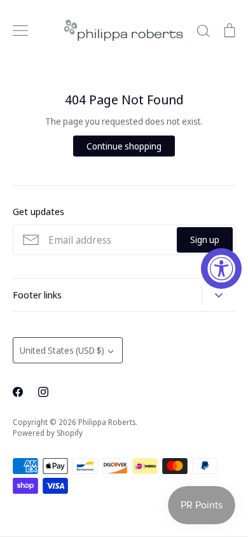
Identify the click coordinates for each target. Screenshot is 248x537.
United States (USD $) (62, 350)
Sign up (204, 240)
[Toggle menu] (20, 30)
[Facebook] (18, 392)
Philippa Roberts (106, 422)
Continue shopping (124, 146)
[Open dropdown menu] (218, 295)
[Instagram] (43, 392)
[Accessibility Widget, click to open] (221, 268)
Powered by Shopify (48, 433)
